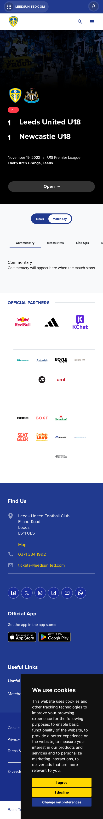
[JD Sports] (42, 379)
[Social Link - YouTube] (67, 593)
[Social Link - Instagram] (40, 593)
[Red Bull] (22, 322)
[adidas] (51, 322)
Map (22, 545)
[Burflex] (80, 360)
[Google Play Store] (54, 637)
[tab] (40, 218)
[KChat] (80, 322)
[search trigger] (80, 21)
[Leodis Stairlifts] (80, 437)
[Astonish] (42, 360)
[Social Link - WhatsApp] (80, 593)
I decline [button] (62, 792)
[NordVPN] (61, 437)
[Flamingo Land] (42, 437)
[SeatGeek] (22, 437)
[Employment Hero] (42, 456)
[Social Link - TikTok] (53, 593)
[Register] (91, 6)
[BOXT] (42, 418)
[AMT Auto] (61, 379)
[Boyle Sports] (61, 360)
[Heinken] (61, 418)
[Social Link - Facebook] (13, 593)
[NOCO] (22, 418)
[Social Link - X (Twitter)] (27, 593)
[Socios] (80, 418)
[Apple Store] (22, 637)
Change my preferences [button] (61, 802)
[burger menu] (92, 21)
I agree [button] (61, 782)
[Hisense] (22, 360)
